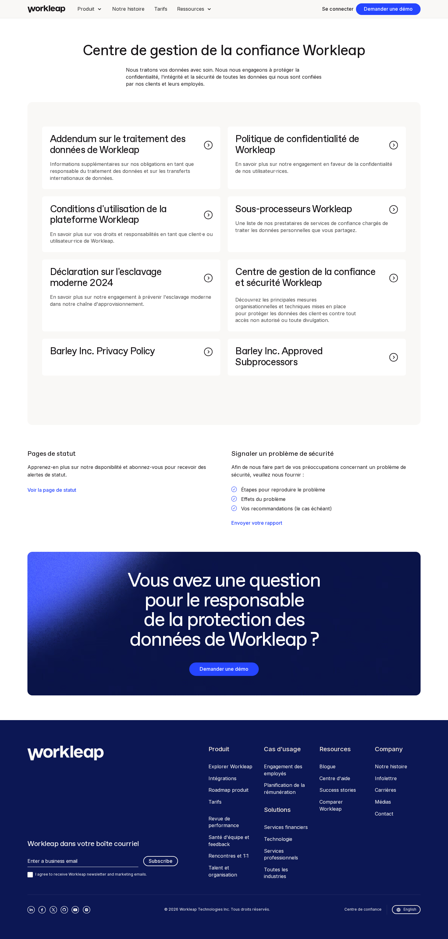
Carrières (385, 790)
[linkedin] (31, 909)
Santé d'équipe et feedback (228, 840)
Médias (383, 802)
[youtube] (75, 909)
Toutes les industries (276, 873)
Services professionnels (281, 854)
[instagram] (86, 909)
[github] (64, 909)
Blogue (327, 766)
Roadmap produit (228, 790)
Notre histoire (128, 9)
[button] (90, 9)
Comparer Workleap (331, 805)
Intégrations (222, 778)
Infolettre (386, 778)
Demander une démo (388, 9)
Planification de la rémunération (284, 788)
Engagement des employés (283, 770)
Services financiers (286, 827)
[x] (53, 909)
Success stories (337, 790)
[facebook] (42, 909)
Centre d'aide (334, 778)
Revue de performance (223, 822)
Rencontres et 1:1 (228, 856)
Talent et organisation (222, 871)
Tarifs (160, 9)
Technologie (278, 839)
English (410, 909)
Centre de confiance (363, 909)
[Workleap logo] (46, 9)
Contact (384, 814)
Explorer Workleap (230, 766)
